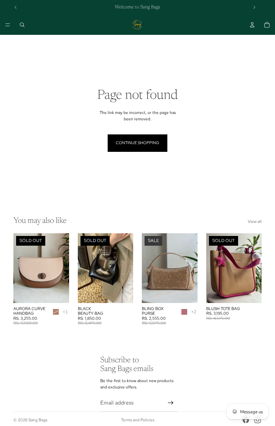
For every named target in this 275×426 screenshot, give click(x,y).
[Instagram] (258, 420)
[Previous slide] (15, 7)
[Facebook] (246, 420)
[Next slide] (254, 7)
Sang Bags (38, 420)
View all (255, 221)
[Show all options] (65, 312)
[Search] (22, 24)
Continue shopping (137, 142)
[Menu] (7, 25)
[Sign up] (171, 403)
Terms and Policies (137, 420)
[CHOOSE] (187, 293)
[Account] (252, 24)
